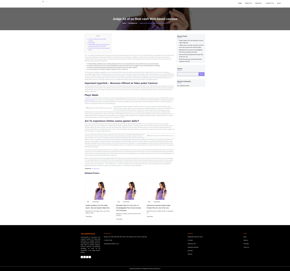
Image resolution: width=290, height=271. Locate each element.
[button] (258, 3)
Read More (89, 216)
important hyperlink (90, 99)
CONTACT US (270, 3)
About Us (246, 240)
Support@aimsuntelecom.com (111, 243)
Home (124, 23)
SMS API (190, 254)
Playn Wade (91, 42)
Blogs (245, 236)
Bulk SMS (190, 250)
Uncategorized (132, 23)
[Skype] (90, 257)
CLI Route (190, 240)
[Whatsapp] (87, 257)
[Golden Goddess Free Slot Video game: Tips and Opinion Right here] (99, 188)
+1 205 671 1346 (108, 240)
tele (88, 201)
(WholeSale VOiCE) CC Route (195, 236)
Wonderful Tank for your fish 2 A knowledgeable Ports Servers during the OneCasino (128, 208)
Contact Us (246, 247)
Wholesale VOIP (192, 243)
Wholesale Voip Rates (193, 247)
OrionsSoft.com (156, 268)
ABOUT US (248, 3)
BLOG (279, 3)
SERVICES (258, 3)
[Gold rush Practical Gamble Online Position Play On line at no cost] (160, 188)
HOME (240, 3)
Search (179, 69)
